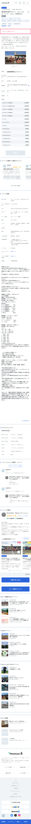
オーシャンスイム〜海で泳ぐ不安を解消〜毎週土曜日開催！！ (19, 687)
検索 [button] (20, 3)
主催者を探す (23, 767)
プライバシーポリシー (15, 791)
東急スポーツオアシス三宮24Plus (16, 721)
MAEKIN (9, 165)
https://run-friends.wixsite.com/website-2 (19, 208)
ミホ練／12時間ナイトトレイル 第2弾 (17, 644)
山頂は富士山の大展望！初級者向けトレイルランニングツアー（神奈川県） (19, 696)
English (16, 2)
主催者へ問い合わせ (15, 580)
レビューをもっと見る (15, 185)
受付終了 (26, 821)
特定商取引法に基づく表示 (15, 796)
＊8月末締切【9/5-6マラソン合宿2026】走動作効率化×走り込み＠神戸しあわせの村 (19, 653)
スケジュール (11, 821)
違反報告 (27, 574)
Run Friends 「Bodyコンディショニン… (18, 513)
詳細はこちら (13, 251)
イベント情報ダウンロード (15, 589)
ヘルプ (15, 780)
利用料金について (15, 785)
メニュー (27, 3)
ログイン (24, 3)
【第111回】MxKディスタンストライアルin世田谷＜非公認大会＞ (19, 636)
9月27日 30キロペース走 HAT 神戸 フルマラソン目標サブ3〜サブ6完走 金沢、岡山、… (19, 602)
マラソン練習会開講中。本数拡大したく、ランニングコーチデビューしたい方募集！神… (19, 619)
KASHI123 (8, 469)
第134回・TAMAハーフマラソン (16, 677)
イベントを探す (8, 767)
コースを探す (23, 773)
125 (23, 515)
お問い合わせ (15, 782)
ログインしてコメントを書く (15, 465)
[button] (14, 66)
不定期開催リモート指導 (14, 669)
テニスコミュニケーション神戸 (16, 730)
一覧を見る (26, 538)
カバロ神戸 (11, 738)
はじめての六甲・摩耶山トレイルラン (17, 610)
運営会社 (15, 793)
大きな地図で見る (25, 420)
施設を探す (8, 773)
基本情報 (3, 821)
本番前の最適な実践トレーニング (11, 169)
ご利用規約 (15, 788)
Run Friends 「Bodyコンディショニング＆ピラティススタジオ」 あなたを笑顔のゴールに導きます (19, 478)
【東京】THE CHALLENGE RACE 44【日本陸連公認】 (19, 704)
